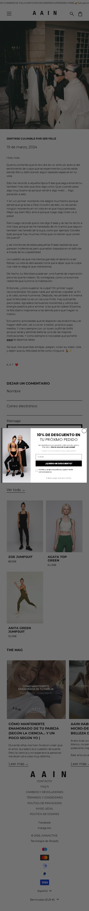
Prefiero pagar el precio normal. (58, 478)
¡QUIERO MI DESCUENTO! (58, 463)
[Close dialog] (84, 431)
